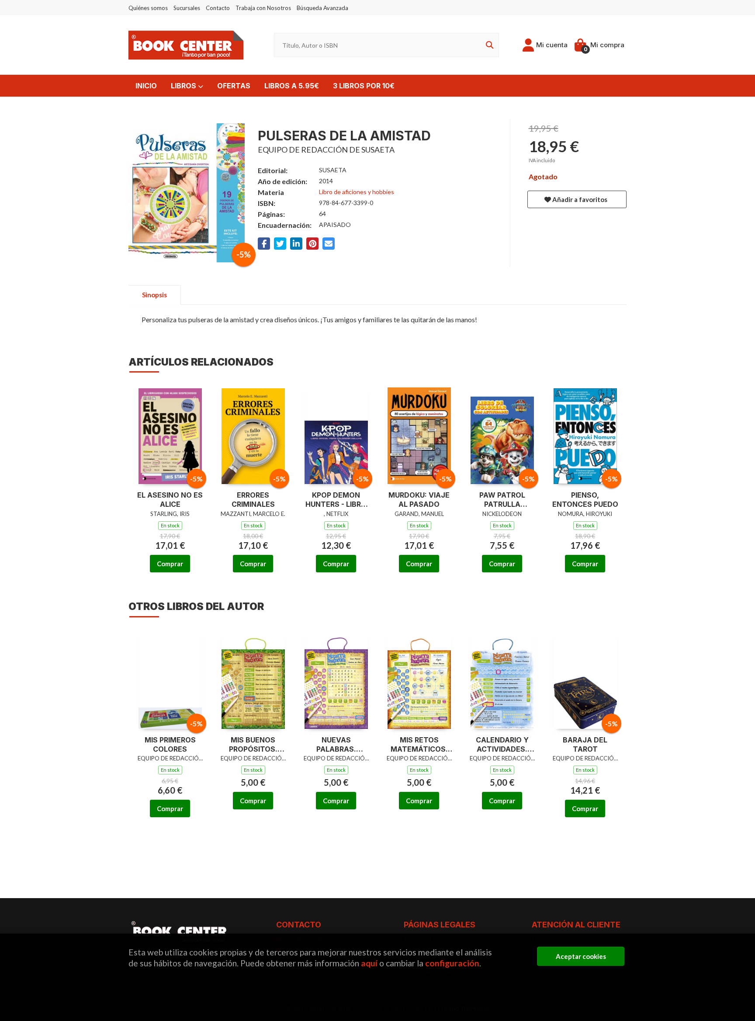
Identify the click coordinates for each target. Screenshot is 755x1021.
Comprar (170, 564)
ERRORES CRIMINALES (253, 500)
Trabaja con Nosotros (263, 7)
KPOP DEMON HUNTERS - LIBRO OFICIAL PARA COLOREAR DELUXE (336, 500)
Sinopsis (154, 295)
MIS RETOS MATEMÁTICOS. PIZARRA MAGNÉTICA (419, 744)
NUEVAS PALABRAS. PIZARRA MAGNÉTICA (336, 744)
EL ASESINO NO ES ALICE (170, 500)
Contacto (218, 7)
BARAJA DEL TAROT (585, 744)
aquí (369, 963)
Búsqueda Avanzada (322, 7)
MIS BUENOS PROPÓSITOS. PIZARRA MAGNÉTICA (253, 744)
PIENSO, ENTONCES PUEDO (585, 500)
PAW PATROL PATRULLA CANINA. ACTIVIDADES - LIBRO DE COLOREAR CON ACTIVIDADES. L (502, 500)
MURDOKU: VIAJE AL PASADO (419, 500)
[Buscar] (488, 45)
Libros (184, 85)
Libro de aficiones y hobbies (356, 191)
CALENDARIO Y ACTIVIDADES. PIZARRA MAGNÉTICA (502, 744)
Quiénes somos (148, 7)
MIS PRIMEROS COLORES (170, 744)
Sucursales (186, 7)
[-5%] (170, 434)
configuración (452, 963)
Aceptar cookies (581, 956)
